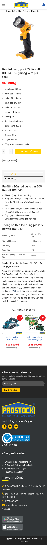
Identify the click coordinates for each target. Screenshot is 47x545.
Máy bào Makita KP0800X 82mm (12, 338)
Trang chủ (10, 11)
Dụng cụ (35, 11)
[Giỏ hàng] (43, 4)
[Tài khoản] (37, 4)
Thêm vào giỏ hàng (28, 151)
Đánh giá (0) (10, 178)
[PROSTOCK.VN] (21, 4)
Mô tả (13, 174)
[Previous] (3, 333)
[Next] (44, 333)
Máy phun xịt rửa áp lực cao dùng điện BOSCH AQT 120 (34, 338)
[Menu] (3, 4)
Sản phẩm (23, 11)
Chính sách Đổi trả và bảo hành (19, 465)
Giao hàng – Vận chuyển (15, 468)
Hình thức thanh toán (14, 472)
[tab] (23, 174)
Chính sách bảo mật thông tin (18, 462)
